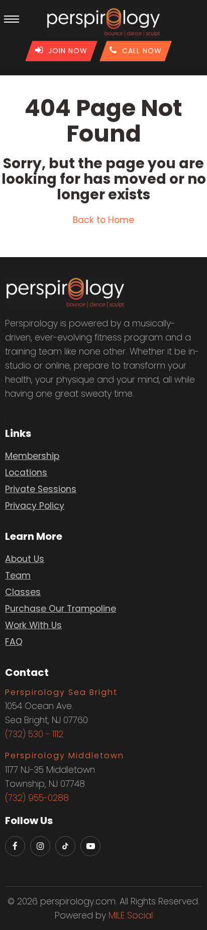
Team (18, 575)
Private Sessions (40, 489)
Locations (26, 473)
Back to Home (103, 220)
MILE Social (131, 915)
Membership (32, 456)
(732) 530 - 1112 (34, 734)
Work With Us (33, 625)
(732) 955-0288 (37, 798)
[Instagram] (40, 846)
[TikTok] (65, 846)
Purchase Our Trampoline (60, 609)
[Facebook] (15, 846)
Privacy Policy (34, 506)
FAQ (14, 642)
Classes (23, 592)
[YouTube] (90, 846)
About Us (24, 559)
